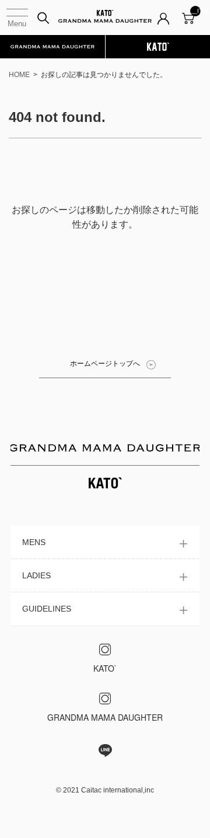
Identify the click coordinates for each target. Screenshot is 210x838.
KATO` (105, 668)
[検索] (43, 18)
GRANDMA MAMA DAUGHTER (105, 717)
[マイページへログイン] (163, 23)
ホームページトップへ (105, 363)
